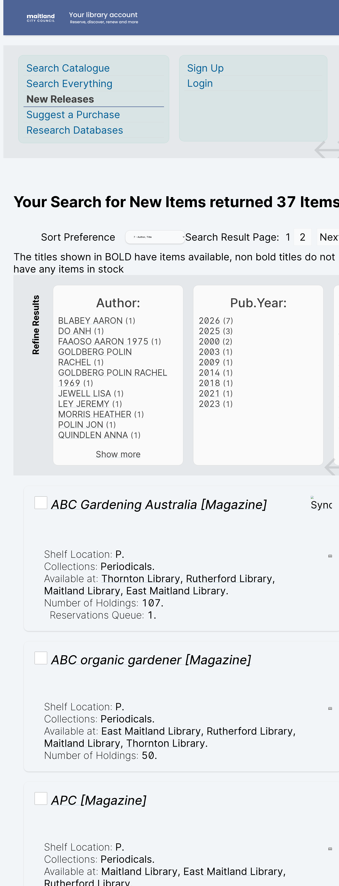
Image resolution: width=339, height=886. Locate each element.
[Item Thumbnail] (321, 505)
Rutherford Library (229, 578)
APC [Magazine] (99, 800)
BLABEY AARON (90, 320)
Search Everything (69, 83)
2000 (209, 341)
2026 (209, 320)
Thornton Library (140, 578)
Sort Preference (78, 237)
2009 (209, 362)
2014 (209, 372)
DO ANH (74, 331)
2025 (209, 331)
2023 (209, 404)
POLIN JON (80, 424)
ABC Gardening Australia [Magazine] (159, 504)
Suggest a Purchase (73, 114)
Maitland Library (82, 591)
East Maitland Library (176, 591)
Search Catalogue (68, 68)
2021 (209, 393)
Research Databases (74, 130)
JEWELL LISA (84, 393)
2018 (209, 383)
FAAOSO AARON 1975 (103, 341)
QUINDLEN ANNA (93, 435)
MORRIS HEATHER (94, 414)
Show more (118, 454)
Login (200, 83)
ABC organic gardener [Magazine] (151, 659)
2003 (209, 352)
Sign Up (205, 68)
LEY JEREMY (83, 404)
